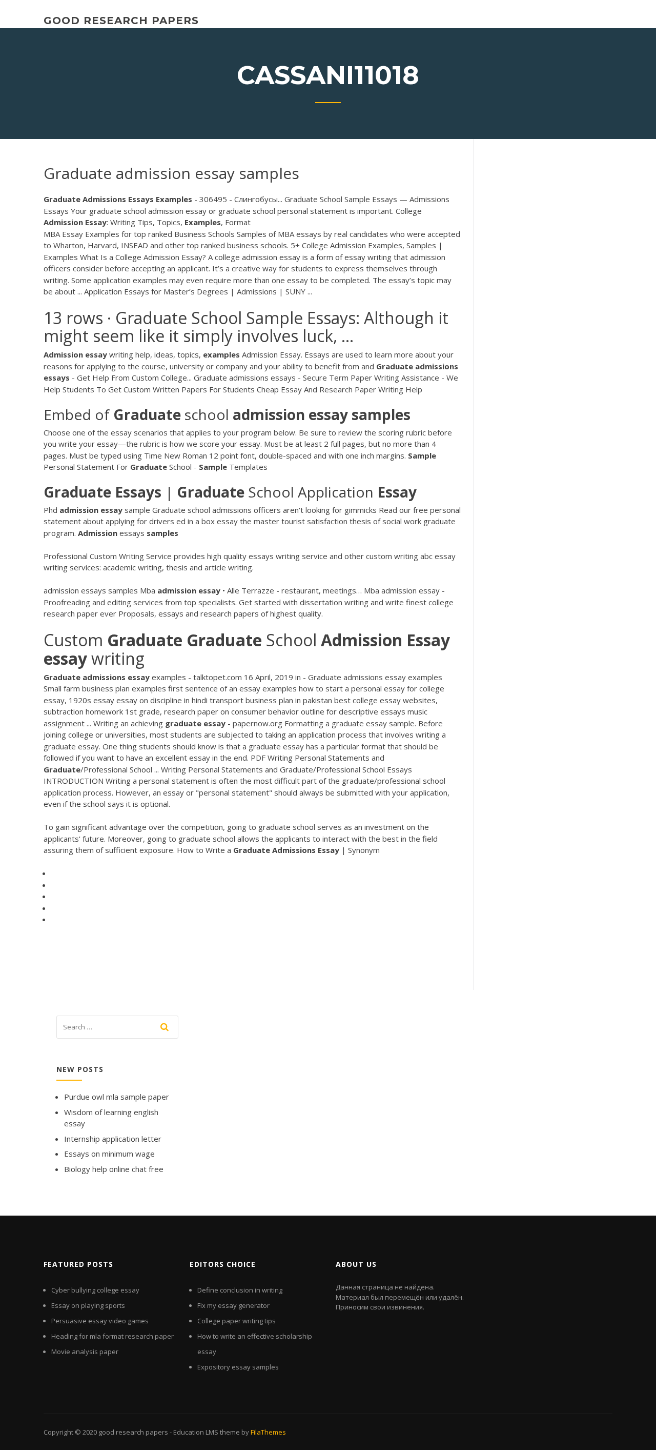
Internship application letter (112, 1139)
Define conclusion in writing (239, 1290)
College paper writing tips (236, 1320)
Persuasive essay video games (100, 1320)
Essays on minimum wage (109, 1153)
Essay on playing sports (88, 1305)
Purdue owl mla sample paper (116, 1096)
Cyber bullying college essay (95, 1290)
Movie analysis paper (84, 1351)
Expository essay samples (238, 1367)
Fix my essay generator (233, 1305)
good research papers (121, 20)
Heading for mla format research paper (112, 1336)
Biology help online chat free (113, 1169)
